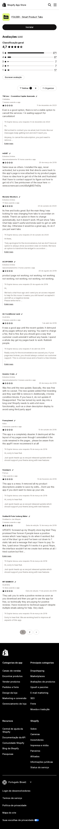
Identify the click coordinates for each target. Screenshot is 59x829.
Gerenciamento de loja (14, 703)
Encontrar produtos (12, 676)
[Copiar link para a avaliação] (36, 96)
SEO (32, 698)
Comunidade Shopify (13, 743)
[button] (35, 88)
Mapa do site (9, 812)
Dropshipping (37, 670)
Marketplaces (37, 676)
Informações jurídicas (41, 762)
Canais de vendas (11, 670)
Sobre (33, 728)
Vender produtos (11, 681)
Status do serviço (39, 767)
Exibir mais (8, 144)
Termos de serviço (12, 798)
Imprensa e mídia (39, 745)
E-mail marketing (39, 692)
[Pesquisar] (49, 4)
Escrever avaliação (13, 77)
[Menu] (55, 4)
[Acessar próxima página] (36, 632)
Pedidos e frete (10, 687)
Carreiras (35, 734)
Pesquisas (7, 754)
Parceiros (35, 751)
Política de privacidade (14, 805)
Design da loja (9, 692)
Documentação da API (13, 737)
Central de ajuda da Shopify (12, 730)
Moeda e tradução (40, 709)
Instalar (29, 27)
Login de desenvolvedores (16, 790)
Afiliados (34, 756)
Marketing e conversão (14, 698)
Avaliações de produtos (42, 681)
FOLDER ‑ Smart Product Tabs (27, 17)
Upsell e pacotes (39, 687)
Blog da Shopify (10, 748)
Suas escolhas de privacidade (18, 820)
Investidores (37, 740)
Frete (33, 703)
